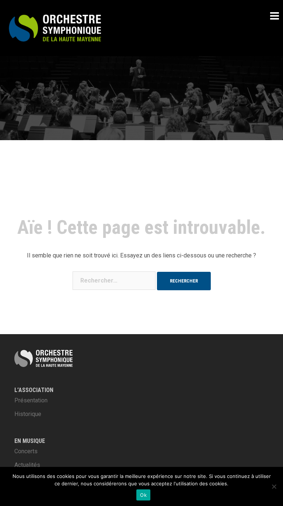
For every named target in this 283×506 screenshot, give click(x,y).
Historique (27, 413)
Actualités (27, 464)
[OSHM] (55, 27)
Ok (143, 495)
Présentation (31, 400)
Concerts (26, 451)
